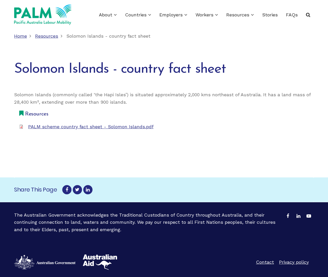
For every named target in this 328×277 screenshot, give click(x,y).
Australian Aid (45, 262)
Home (20, 36)
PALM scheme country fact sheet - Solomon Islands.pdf (90, 126)
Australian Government (100, 262)
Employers (171, 14)
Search (308, 14)
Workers (205, 14)
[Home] (42, 15)
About (106, 14)
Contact (265, 262)
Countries (136, 14)
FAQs (292, 14)
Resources (238, 14)
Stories (270, 14)
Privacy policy (294, 262)
